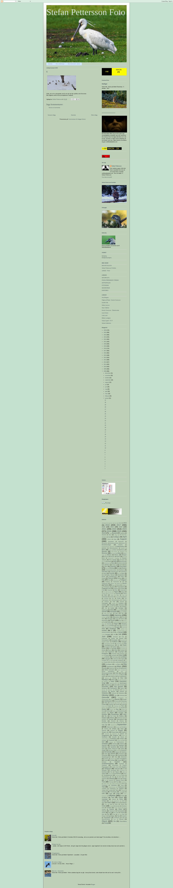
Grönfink (104, 605)
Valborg (114, 799)
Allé (121, 534)
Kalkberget (104, 638)
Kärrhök (107, 657)
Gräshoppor (105, 603)
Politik (123, 702)
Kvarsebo (114, 653)
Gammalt (118, 593)
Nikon (115, 684)
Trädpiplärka (112, 788)
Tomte (119, 778)
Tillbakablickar (105, 776)
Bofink (118, 556)
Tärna (116, 790)
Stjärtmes (124, 752)
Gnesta (112, 596)
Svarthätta (121, 763)
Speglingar (121, 745)
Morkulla (110, 674)
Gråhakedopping (115, 600)
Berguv (112, 546)
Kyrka (107, 655)
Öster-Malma (123, 821)
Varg (110, 800)
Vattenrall (117, 802)
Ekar (103, 575)
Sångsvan (107, 768)
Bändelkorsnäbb (121, 563)
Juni (103, 636)
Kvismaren (122, 653)
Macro (118, 664)
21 (105, 423)
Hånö (124, 622)
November (105, 686)
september (108, 380)
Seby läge (104, 724)
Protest (103, 706)
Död (118, 573)
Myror (118, 676)
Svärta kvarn (115, 767)
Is (111, 630)
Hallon (105, 613)
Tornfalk (124, 778)
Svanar (119, 760)
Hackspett (113, 611)
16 (105, 434)
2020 (105, 344)
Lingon (122, 658)
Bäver (108, 564)
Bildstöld (123, 548)
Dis (118, 568)
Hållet (120, 622)
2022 (105, 339)
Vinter (104, 806)
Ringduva (114, 711)
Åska (123, 814)
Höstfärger (112, 628)
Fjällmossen (105, 583)
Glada (112, 595)
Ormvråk (105, 697)
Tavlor (125, 773)
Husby (109, 622)
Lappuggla (107, 658)
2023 (105, 337)
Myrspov (124, 676)
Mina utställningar (60, 64)
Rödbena (121, 716)
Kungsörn (105, 653)
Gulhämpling (110, 606)
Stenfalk (117, 750)
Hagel (121, 611)
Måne (121, 678)
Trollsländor (114, 785)
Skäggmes (115, 735)
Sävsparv (104, 770)
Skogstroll (124, 732)
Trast (117, 782)
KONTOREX (105, 290)
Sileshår (117, 727)
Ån (108, 814)
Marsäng (104, 668)
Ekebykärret (121, 575)
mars (106, 393)
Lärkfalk (117, 662)
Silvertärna (124, 727)
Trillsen (123, 783)
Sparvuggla (113, 745)
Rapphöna (110, 707)
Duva (105, 573)
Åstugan (104, 816)
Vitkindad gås (116, 806)
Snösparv (111, 742)
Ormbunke (122, 695)
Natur (112, 681)
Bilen (103, 549)
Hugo (117, 618)
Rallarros (103, 707)
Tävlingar (123, 790)
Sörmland (104, 772)
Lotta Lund (104, 315)
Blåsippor (124, 555)
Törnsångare (113, 791)
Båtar (112, 563)
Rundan (104, 714)
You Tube (116, 812)
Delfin (107, 568)
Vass (103, 802)
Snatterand (111, 740)
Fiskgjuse (123, 580)
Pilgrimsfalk (112, 702)
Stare (103, 748)
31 (105, 400)
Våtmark (104, 811)
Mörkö (113, 679)
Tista (113, 776)
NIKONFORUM (106, 288)
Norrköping (122, 684)
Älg (118, 816)
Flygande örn (106, 588)
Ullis (103, 793)
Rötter (111, 722)
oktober (107, 377)
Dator (105, 566)
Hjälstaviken (116, 617)
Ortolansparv (121, 697)
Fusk (105, 591)
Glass (123, 595)
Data (125, 564)
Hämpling (124, 624)
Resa (103, 711)
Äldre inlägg (94, 115)
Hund (120, 620)
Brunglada (122, 559)
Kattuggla (124, 641)
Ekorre (103, 576)
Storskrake (104, 755)
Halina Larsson (106, 305)
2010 (105, 366)
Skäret (123, 735)
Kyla (103, 655)
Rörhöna (122, 721)
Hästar (117, 625)
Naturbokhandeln (113, 683)
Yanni (109, 812)
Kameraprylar (105, 640)
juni (106, 386)
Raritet (104, 709)
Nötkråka (122, 691)
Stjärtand (117, 752)
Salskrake (117, 722)
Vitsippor (109, 807)
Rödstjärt (111, 719)
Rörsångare (105, 722)
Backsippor (111, 541)
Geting (125, 593)
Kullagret (122, 650)
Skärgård (114, 737)
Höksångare (109, 627)
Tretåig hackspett (115, 783)
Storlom (112, 753)
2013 (105, 359)
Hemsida (103, 617)
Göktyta (122, 610)
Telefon (123, 775)
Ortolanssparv (105, 699)
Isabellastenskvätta (121, 630)
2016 (105, 353)
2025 (105, 332)
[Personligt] (107, 503)
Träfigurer (121, 788)
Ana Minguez (105, 297)
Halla (125, 611)
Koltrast (114, 647)
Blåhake (109, 555)
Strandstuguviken (106, 757)
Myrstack (107, 678)
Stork (105, 753)
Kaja (123, 636)
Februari (110, 578)
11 (105, 445)
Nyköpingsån (113, 688)
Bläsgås (112, 556)
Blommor (105, 553)
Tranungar (111, 782)
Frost (116, 590)
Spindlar (122, 747)
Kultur (103, 651)
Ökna (115, 819)
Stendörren (111, 750)
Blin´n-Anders (114, 551)
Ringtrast (104, 712)
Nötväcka (121, 693)
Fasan (103, 578)
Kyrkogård (114, 655)
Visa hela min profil (107, 177)
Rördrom (113, 721)
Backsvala (121, 541)
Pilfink (106, 702)
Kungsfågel (121, 651)
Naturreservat (107, 685)
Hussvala (115, 622)
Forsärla (122, 588)
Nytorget (103, 689)
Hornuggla (109, 618)
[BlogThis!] (73, 99)
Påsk (122, 706)
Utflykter (111, 795)
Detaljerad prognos (107, 257)
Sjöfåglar (114, 728)
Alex (110, 534)
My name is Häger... (57, 862)
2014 (105, 357)
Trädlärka (104, 788)
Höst (103, 628)
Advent (122, 533)
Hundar (125, 620)
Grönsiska (121, 605)
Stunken (106, 758)
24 (105, 416)
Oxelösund (107, 701)
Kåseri (121, 655)
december (108, 373)
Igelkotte (123, 628)
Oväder (125, 699)
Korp (114, 648)
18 (105, 430)
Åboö (103, 814)
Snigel (118, 740)
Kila (113, 643)
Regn (117, 709)
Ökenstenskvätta (106, 819)
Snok (123, 740)
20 (105, 425)
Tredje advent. (106, 783)
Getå (105, 595)
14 (105, 439)
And (109, 537)
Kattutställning (107, 643)
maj (106, 389)
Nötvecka (114, 693)
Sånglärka (124, 767)
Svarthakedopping (108, 763)
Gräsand (122, 601)
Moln (122, 673)
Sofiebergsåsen (120, 742)
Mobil (117, 673)
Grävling (113, 603)
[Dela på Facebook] (77, 99)
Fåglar (116, 592)
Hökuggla (116, 627)
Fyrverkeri (110, 591)
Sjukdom (106, 728)
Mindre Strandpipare (108, 671)
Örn (114, 821)
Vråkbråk (111, 809)
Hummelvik (105, 620)
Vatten (109, 802)
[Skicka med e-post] (72, 99)
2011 (105, 364)
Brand (103, 558)
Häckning (109, 623)
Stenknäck (124, 750)
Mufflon (109, 676)
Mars (119, 666)
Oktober (105, 695)
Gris (113, 598)
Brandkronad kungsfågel (113, 558)
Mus (114, 676)
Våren (120, 809)
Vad (112, 797)
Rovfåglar (120, 712)
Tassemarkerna (117, 773)
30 (105, 402)
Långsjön (105, 662)
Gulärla (112, 608)
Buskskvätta (123, 561)
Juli (119, 634)
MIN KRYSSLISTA (107, 265)
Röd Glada (113, 716)
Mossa (122, 674)
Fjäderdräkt (116, 581)
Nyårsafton (110, 689)
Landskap (123, 657)
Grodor (119, 598)
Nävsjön (113, 691)
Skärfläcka (104, 737)
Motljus (103, 676)
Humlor (122, 618)
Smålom (122, 738)
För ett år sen (111, 593)
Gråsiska (124, 600)
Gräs (114, 601)
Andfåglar (116, 537)
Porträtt (104, 704)
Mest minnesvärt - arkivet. (74, 64)
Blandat (104, 551)
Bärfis (103, 564)
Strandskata (121, 755)
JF (102, 634)
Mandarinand (110, 666)
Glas (118, 595)
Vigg (111, 804)
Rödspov (104, 719)
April (125, 537)
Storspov (112, 755)
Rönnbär (104, 721)
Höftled (103, 627)
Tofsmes (104, 778)
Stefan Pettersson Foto (85, 12)
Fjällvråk (124, 583)
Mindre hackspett (109, 670)
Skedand (112, 730)
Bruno (103, 561)
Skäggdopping (105, 735)
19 (105, 427)
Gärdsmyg (104, 610)
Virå (110, 806)
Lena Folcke (105, 313)
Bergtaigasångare (105, 546)
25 (105, 414)
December (123, 566)
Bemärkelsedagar (106, 544)
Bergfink (120, 544)
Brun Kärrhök (112, 559)
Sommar (114, 743)
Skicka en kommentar (54, 107)
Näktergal (117, 689)
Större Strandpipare (121, 758)
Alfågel (116, 534)
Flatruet (118, 585)
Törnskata (104, 791)
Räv (106, 716)
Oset (112, 699)
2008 (105, 371)
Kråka (115, 650)
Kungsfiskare (110, 651)
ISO (113, 632)
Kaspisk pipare (105, 641)
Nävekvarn (104, 691)
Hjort (108, 617)
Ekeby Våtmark (110, 575)
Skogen (120, 730)
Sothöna (122, 743)
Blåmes (116, 555)
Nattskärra (106, 681)
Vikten (116, 804)
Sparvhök (104, 745)
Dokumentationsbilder (111, 570)
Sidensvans (110, 727)
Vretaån (104, 809)
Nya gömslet (118, 686)
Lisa (109, 660)
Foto (103, 590)
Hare (116, 613)
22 (105, 420)
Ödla (123, 817)
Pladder (118, 702)
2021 (105, 341)
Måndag (114, 678)
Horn (103, 618)
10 (105, 448)
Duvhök (111, 573)
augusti (107, 382)
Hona (123, 617)
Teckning (117, 775)
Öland (104, 821)
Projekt (123, 704)
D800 (121, 564)
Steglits (104, 750)
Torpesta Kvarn (120, 780)
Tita (118, 776)
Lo (126, 660)
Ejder (122, 573)
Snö (103, 742)
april (106, 391)
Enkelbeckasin (113, 576)
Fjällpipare (112, 583)
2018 (105, 348)
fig (124, 578)
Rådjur (125, 714)
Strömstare (124, 757)
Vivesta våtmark (117, 807)
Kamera (121, 638)
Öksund (121, 819)
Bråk (115, 561)
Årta (119, 814)
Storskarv (121, 753)
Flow (113, 586)
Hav (123, 613)
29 (105, 404)
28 (105, 407)
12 (105, 443)
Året (114, 814)
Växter (103, 812)
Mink (122, 671)
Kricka (103, 650)
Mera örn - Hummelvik (58, 871)
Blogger (93, 884)
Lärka (111, 662)
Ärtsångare (117, 817)
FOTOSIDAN (105, 285)
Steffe (122, 748)
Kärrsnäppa (115, 657)
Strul (116, 757)
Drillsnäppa (105, 571)
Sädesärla (117, 768)
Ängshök (124, 816)
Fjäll (123, 581)
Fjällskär (118, 583)
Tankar (109, 773)
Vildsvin (123, 804)
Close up (114, 564)
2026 (105, 330)
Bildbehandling (120, 546)
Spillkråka (104, 747)
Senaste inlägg (52, 115)
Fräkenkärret (123, 590)
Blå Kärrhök (113, 553)
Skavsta (104, 730)
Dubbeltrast (124, 571)
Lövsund (124, 662)
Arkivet (109, 539)
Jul (114, 634)
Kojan (125, 645)
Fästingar (104, 593)
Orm (116, 695)
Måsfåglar (105, 679)
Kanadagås (115, 640)
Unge (118, 793)
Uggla (123, 791)
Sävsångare (114, 770)
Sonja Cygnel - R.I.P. (107, 320)
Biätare (115, 549)
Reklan (123, 709)
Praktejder (111, 704)
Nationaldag (124, 679)
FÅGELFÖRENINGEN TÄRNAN (110, 280)
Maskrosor (111, 668)
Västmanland (120, 811)
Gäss (111, 610)
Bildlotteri (104, 548)
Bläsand (106, 556)
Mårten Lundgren (106, 318)
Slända (122, 737)
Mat (117, 668)
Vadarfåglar (105, 799)
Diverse (124, 568)
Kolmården (107, 646)
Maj (125, 664)
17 (105, 432)
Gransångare (123, 596)
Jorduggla (107, 634)
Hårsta (103, 623)
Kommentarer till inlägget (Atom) (77, 119)
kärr (102, 657)
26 (105, 411)
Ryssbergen (115, 714)
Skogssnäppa (115, 732)
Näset (123, 689)
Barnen (123, 543)
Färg (123, 592)
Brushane (108, 561)
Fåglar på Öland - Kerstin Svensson (111, 300)
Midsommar (123, 668)
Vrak (124, 807)
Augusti (123, 539)
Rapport (116, 707)
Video (106, 804)
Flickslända (124, 585)
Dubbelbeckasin (115, 571)
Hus (104, 622)
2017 (105, 350)
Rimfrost (108, 711)
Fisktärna (107, 581)
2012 (105, 362)
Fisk (109, 580)
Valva (121, 799)
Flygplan (116, 588)
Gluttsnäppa (105, 596)
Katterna (115, 641)
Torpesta (111, 780)
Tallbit (124, 772)
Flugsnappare (120, 586)
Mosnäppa (116, 674)
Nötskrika (105, 693)
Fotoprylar (109, 590)
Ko (118, 645)
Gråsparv (106, 601)
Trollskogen (105, 785)
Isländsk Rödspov (106, 632)
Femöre (119, 578)
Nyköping (104, 256)
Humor (112, 620)
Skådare (122, 733)
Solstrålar (105, 743)
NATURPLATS (105, 277)
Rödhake (112, 717)
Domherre (121, 570)
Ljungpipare (120, 660)
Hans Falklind (105, 307)
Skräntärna (114, 733)
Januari (120, 632)
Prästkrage (116, 706)
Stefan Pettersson (117, 166)
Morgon (104, 674)
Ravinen (111, 709)
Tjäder (123, 776)
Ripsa (112, 712)
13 (105, 441)
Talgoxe (117, 772)
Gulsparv (124, 606)
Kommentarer (122, 646)
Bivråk (110, 549)
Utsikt (122, 795)
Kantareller (123, 640)
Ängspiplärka (107, 817)
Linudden (104, 660)
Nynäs (122, 688)
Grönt (103, 606)
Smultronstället (105, 738)
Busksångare (107, 563)
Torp (105, 780)
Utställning (104, 797)
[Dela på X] (75, 99)
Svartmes (104, 765)
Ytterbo (122, 812)
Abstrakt (114, 533)
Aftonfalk (104, 534)
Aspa (115, 539)
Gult (106, 608)
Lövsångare (109, 664)
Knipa (125, 643)
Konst (104, 648)
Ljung (113, 660)
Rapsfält (123, 707)
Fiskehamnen (116, 580)
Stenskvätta (108, 752)
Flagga (113, 585)
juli (106, 384)
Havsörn (105, 615)
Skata (122, 728)
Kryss (109, 650)
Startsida (50, 64)
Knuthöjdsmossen (109, 645)
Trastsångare (124, 782)
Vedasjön (124, 802)
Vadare (120, 797)
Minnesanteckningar (107, 673)
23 (105, 418)
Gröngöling (112, 605)
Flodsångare (106, 586)
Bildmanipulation (114, 548)
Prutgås (109, 706)
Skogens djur (105, 732)
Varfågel (104, 801)
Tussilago (110, 790)
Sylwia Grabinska (106, 323)
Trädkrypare (121, 787)
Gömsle (104, 611)
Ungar (110, 793)
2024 (105, 334)
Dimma (111, 568)
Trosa (122, 785)
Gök (117, 610)
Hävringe (123, 625)
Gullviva (117, 606)
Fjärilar (106, 585)
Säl (124, 768)
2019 (105, 346)
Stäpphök (112, 758)
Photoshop (124, 701)
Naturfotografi (123, 683)
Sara (123, 722)
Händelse (106, 625)
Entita (122, 576)
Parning (117, 701)
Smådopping (113, 738)
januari (107, 398)
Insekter (104, 630)
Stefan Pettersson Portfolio (109, 268)
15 (105, 436)
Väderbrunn (112, 811)
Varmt (123, 800)
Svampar (112, 760)
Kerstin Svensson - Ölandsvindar (110, 310)
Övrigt (106, 823)
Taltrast (104, 773)
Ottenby (116, 699)
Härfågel (104, 84)
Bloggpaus (122, 551)
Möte (119, 679)
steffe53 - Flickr (106, 270)
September (122, 724)
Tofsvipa (111, 778)
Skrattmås (107, 733)
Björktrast (121, 549)
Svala (105, 760)
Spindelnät (113, 747)
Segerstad (113, 724)
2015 (105, 355)
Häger (116, 624)
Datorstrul (113, 566)
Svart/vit (117, 762)
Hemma (118, 615)
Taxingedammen (108, 775)
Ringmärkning (121, 711)
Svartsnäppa (115, 765)
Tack (111, 772)
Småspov (104, 740)
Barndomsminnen (114, 543)
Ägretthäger (111, 816)
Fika (103, 580)
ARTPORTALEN (106, 283)
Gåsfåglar (120, 608)
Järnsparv (115, 636)
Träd (103, 787)
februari (107, 396)
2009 (105, 369)
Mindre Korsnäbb (121, 669)
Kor (110, 648)
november (108, 375)
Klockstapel (119, 643)
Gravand (106, 598)
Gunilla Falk (105, 302)
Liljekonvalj (116, 658)
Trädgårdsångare (112, 787)
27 (105, 409)
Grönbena (121, 603)
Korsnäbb (123, 648)
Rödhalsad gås (121, 717)
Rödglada (104, 717)
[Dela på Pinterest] (78, 99)
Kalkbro (113, 638)
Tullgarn (104, 790)
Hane (110, 613)
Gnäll (117, 596)
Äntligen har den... (57, 844)
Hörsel (123, 627)
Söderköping (122, 770)
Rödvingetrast (120, 719)
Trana (104, 782)
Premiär (117, 704)
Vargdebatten (116, 800)
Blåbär (119, 553)
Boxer (124, 556)
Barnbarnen (105, 543)
